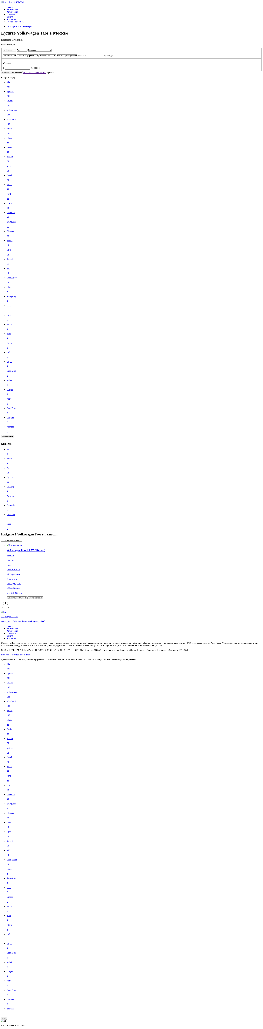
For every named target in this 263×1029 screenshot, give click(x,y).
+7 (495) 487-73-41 (16, 2)
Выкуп (10, 17)
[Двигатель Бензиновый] (10, 55)
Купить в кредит (35, 598)
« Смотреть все (19, 26)
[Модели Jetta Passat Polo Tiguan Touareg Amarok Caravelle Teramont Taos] (22, 50)
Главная (10, 7)
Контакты (11, 19)
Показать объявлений (12, 73)
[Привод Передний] (33, 55)
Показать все (7, 436)
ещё (4, 1018)
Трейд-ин (11, 14)
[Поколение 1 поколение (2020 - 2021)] (40, 50)
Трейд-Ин (11, 633)
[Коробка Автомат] (22, 55)
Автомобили (12, 9)
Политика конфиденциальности (16, 655)
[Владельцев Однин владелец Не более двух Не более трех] (48, 55)
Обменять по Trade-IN (17, 598)
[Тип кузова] (71, 55)
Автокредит (12, 12)
